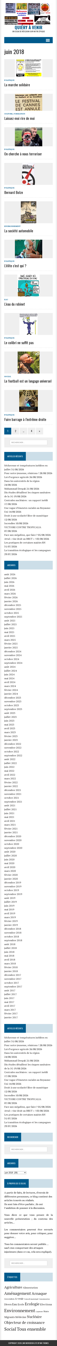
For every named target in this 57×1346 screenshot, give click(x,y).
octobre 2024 (11, 659)
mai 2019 (9, 909)
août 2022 (9, 759)
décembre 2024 (12, 651)
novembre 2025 (12, 609)
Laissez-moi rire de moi (19, 118)
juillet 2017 (10, 994)
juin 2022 (9, 767)
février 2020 (11, 874)
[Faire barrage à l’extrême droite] (28, 410)
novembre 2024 (12, 655)
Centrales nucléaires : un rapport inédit (26, 500)
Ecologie (32, 1303)
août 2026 (9, 574)
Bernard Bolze (13, 192)
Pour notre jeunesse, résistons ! (21, 473)
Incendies (9, 523)
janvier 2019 (11, 925)
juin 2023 (9, 720)
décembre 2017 (12, 975)
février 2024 (11, 690)
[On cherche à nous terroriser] (28, 144)
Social (7, 376)
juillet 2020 (10, 855)
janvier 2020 (11, 878)
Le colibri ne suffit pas (19, 342)
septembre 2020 (13, 848)
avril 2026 (9, 589)
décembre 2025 (12, 605)
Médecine (20, 1317)
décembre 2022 (12, 743)
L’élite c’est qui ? (15, 265)
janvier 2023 (11, 740)
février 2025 (11, 643)
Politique (9, 80)
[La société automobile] (28, 221)
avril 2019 (9, 913)
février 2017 (11, 1013)
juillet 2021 (10, 809)
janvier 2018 (11, 971)
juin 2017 (9, 998)
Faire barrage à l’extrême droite (25, 419)
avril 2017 (9, 1005)
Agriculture (13, 1287)
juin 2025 (9, 628)
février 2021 (11, 828)
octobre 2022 (11, 751)
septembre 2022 (13, 755)
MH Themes (44, 1343)
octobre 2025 (11, 613)
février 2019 (11, 921)
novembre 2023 (12, 701)
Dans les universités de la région (22, 481)
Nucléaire (34, 1316)
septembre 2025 (13, 616)
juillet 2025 (10, 624)
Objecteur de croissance (24, 1322)
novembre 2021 (12, 794)
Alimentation (30, 1287)
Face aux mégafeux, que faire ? (20, 535)
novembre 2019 (12, 886)
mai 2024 (9, 678)
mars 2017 (10, 1009)
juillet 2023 (10, 717)
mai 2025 (9, 632)
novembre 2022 (12, 747)
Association (9, 1299)
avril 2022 (9, 774)
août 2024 (9, 666)
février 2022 (11, 782)
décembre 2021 (12, 790)
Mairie (46, 1311)
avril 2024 (9, 682)
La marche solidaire (17, 84)
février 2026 (11, 597)
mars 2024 (10, 686)
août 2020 (9, 851)
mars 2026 (10, 593)
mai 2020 (9, 863)
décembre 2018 (12, 928)
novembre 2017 (12, 978)
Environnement (12, 226)
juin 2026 (9, 582)
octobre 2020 (11, 844)
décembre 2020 (12, 836)
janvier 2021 (11, 832)
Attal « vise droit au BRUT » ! (20, 538)
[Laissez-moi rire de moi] (28, 108)
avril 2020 (9, 867)
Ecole (21, 1304)
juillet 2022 (10, 763)
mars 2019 (10, 917)
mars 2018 (10, 963)
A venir (19, 1298)
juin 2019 (9, 905)
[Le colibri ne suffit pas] (28, 333)
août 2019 (9, 898)
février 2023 (11, 736)
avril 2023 (9, 728)
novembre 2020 (12, 840)
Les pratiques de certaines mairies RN (24, 542)
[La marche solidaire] (28, 75)
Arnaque (39, 1293)
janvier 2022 (11, 786)
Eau (6, 299)
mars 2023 (10, 732)
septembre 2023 (13, 709)
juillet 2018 (10, 948)
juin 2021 (9, 813)
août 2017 (9, 990)
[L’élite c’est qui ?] (28, 256)
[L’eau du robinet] (28, 294)
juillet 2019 (10, 901)
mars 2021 (10, 824)
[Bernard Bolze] (28, 182)
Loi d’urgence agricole (16, 477)
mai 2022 (9, 770)
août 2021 (9, 805)
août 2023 (9, 713)
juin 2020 (9, 859)
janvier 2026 (11, 601)
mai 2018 (9, 955)
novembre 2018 (12, 932)
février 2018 (11, 967)
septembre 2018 (13, 940)
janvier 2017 (11, 1017)
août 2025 (9, 620)
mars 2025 (10, 639)
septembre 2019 (13, 894)
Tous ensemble (31, 1329)
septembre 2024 (13, 662)
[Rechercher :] (28, 442)
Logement (39, 1311)
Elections (46, 1304)
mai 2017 (9, 1002)
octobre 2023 (11, 705)
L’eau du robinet (14, 304)
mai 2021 (9, 817)
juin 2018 (9, 952)
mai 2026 (9, 585)
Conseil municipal (31, 1299)
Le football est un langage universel (28, 381)
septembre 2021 (13, 801)
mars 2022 (10, 778)
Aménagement (17, 1293)
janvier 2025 (11, 647)
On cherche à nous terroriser (23, 153)
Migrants (9, 1317)
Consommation (44, 1299)
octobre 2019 (11, 890)
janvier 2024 (11, 693)
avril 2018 (9, 959)
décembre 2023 (12, 697)
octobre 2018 (11, 936)
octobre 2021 (11, 797)
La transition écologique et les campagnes (27, 550)
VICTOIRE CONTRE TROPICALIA (22, 527)
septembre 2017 (13, 986)
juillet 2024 (10, 670)
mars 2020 (10, 871)
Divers (8, 1304)
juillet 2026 (10, 578)
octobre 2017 (11, 982)
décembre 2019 (12, 882)
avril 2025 (9, 636)
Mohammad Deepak (15, 488)
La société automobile (18, 230)
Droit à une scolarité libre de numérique (26, 515)
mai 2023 (9, 724)
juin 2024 (9, 674)
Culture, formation (14, 114)
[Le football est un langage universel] (29, 371)
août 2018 (9, 944)
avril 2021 (9, 821)
